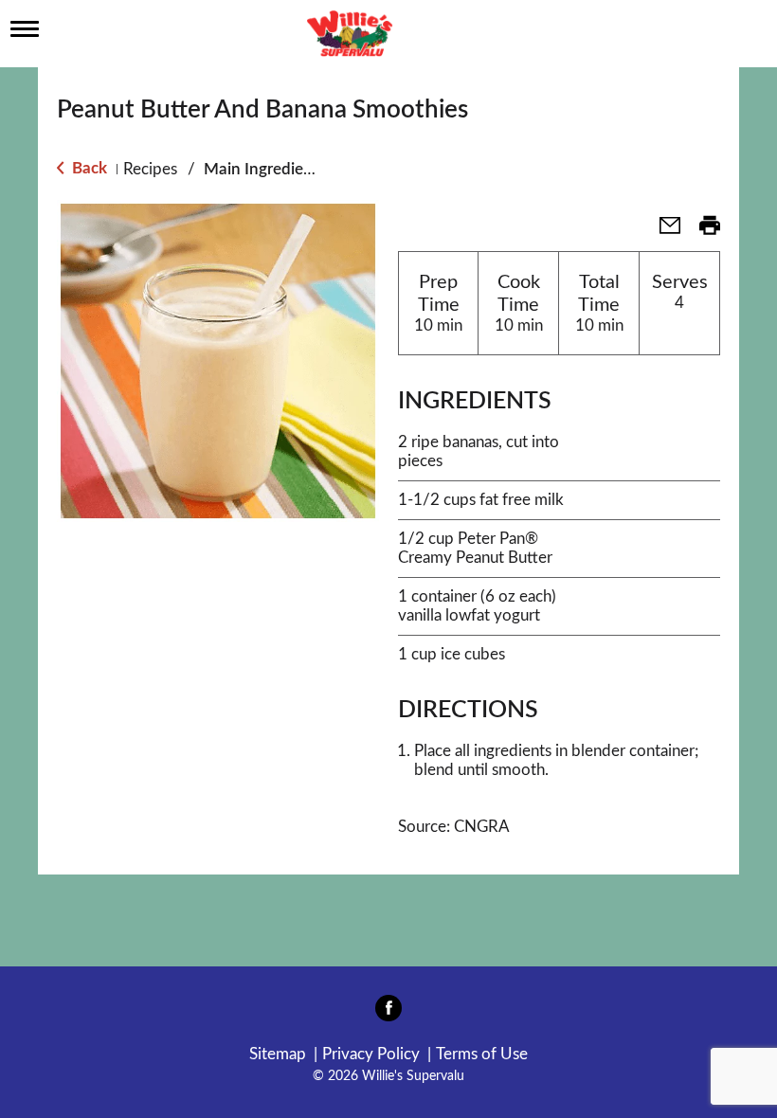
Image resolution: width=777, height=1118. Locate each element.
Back (87, 168)
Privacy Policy (371, 1054)
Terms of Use (482, 1054)
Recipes (150, 169)
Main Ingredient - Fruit (284, 169)
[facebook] (388, 1013)
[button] (662, 232)
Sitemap (277, 1054)
